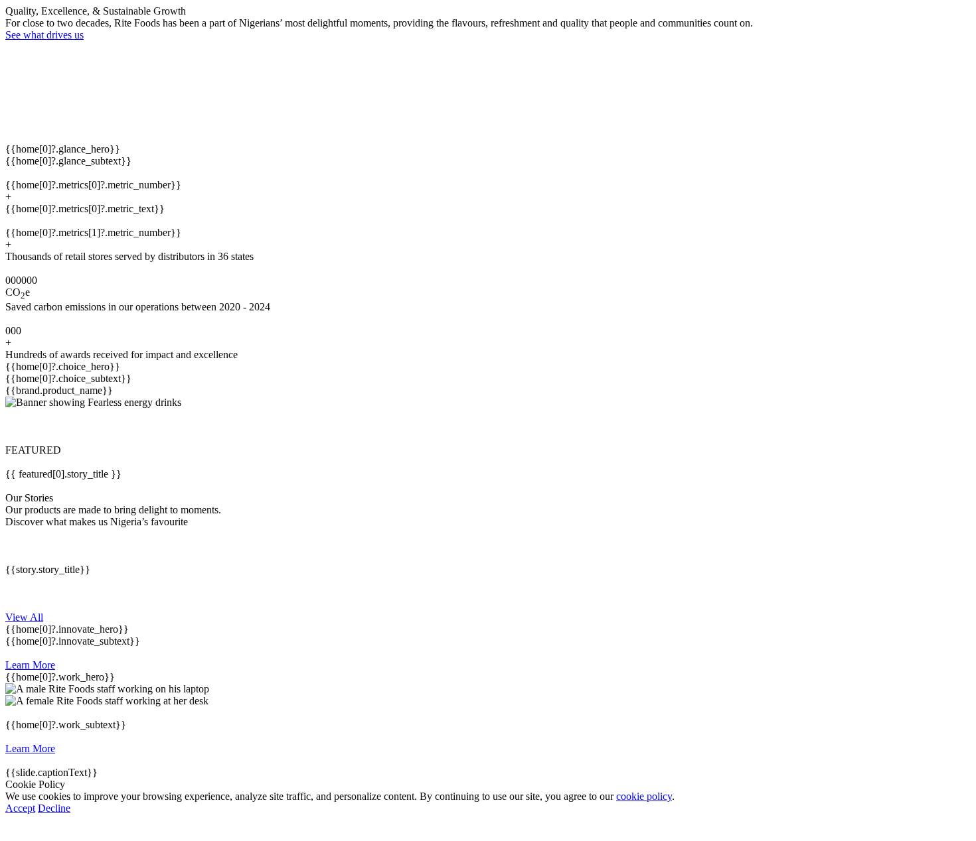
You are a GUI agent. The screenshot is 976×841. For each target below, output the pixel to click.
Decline (54, 808)
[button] (488, 426)
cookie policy (644, 796)
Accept (20, 808)
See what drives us (44, 34)
